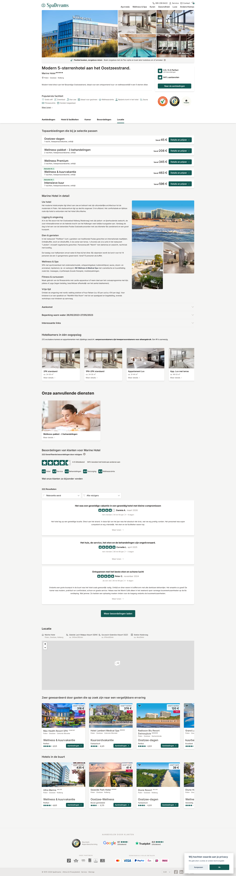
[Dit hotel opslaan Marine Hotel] (191, 13)
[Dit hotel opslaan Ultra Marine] (45, 765)
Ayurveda (125, 7)
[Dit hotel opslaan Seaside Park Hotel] (92, 765)
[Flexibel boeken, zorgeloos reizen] (165, 60)
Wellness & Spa (140, 7)
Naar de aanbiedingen (174, 86)
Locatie (120, 119)
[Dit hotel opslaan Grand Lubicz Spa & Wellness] (187, 706)
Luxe (175, 7)
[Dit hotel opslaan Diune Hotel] (187, 765)
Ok (219, 867)
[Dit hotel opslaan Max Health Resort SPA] (45, 706)
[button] (118, 663)
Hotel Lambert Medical (105, 730)
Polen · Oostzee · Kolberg (54, 78)
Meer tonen (46, 107)
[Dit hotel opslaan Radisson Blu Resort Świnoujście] (139, 706)
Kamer (88, 119)
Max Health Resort (59, 731)
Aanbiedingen (48, 119)
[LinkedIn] (181, 872)
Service (84, 872)
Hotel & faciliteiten (70, 119)
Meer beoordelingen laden (118, 613)
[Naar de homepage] (56, 5)
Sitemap (91, 872)
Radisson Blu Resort (149, 732)
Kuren (152, 7)
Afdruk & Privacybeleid (71, 872)
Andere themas (187, 7)
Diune (148, 790)
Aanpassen (198, 867)
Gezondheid (164, 7)
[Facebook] (176, 872)
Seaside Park (101, 789)
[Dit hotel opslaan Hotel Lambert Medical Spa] (92, 706)
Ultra (52, 790)
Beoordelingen (104, 119)
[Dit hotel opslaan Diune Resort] (139, 765)
